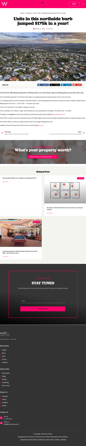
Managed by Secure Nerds (26, 437)
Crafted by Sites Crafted (42, 437)
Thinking (28, 13)
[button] (42, 2)
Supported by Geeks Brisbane (29, 440)
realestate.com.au (59, 114)
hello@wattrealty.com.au (11, 424)
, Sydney (47, 440)
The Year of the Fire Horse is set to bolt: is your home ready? (65, 208)
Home (22, 13)
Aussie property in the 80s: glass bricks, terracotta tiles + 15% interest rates (20, 252)
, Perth (52, 440)
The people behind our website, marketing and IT (19, 178)
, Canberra (57, 440)
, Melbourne (41, 440)
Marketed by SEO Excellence (59, 437)
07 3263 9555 (8, 419)
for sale (41, 125)
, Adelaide (63, 440)
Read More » (6, 182)
